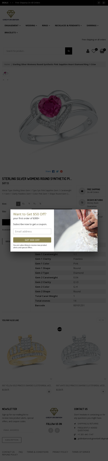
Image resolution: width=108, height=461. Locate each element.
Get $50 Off (32, 240)
